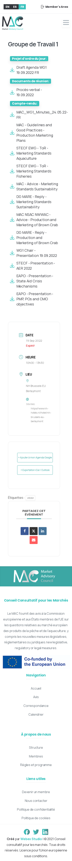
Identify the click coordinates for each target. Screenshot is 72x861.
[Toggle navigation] (66, 23)
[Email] (34, 540)
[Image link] (34, 576)
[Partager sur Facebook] (25, 531)
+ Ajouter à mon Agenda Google (35, 457)
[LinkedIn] (43, 531)
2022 (30, 497)
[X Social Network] (34, 531)
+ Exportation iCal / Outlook (35, 470)
